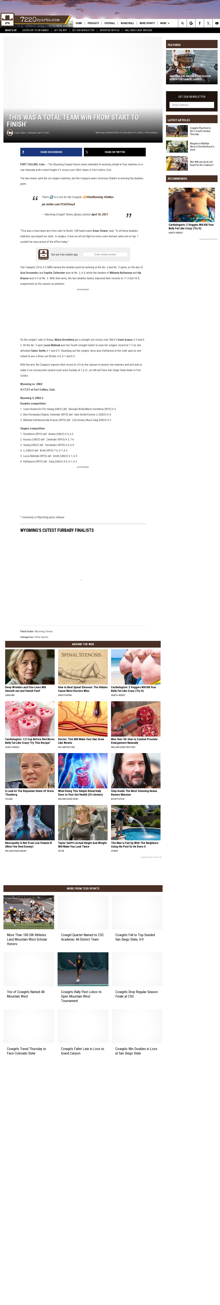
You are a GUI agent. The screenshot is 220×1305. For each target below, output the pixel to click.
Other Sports (41, 637)
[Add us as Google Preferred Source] (191, 23)
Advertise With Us (109, 30)
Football (109, 23)
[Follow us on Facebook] (199, 23)
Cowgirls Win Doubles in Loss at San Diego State (136, 1051)
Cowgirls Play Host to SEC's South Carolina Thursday (200, 131)
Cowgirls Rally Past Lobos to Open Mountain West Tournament (81, 996)
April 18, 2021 (99, 214)
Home (79, 23)
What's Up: (11, 30)
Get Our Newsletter (83, 30)
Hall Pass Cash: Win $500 (138, 30)
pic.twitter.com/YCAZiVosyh (58, 204)
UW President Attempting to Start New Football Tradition (191, 78)
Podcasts (93, 23)
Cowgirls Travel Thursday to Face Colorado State (26, 1051)
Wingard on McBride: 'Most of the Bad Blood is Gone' (202, 146)
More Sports (147, 23)
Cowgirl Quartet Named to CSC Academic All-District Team (82, 937)
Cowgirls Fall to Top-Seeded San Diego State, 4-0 (135, 937)
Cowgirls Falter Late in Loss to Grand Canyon (82, 1051)
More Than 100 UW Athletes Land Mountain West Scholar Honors (27, 939)
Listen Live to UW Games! (35, 30)
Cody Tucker (19, 132)
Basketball (127, 23)
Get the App (60, 30)
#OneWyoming (94, 197)
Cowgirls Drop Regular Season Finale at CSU (136, 994)
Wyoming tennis (44, 631)
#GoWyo (108, 197)
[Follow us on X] (208, 23)
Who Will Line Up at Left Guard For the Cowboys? (202, 163)
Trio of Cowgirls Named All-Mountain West (26, 994)
